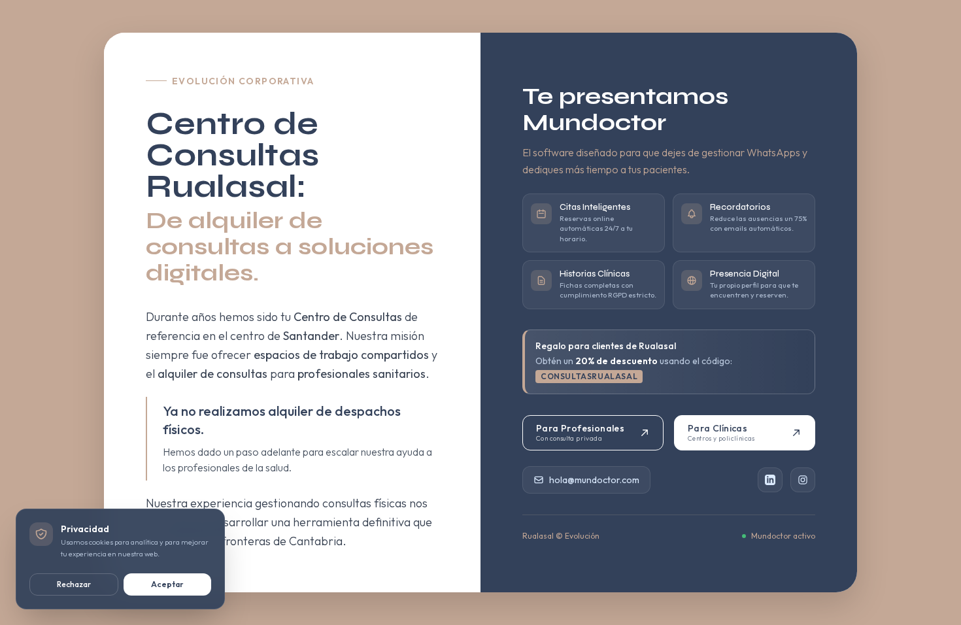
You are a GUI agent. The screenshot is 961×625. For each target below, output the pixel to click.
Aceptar (167, 584)
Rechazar (74, 584)
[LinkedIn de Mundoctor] (770, 479)
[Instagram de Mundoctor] (802, 479)
